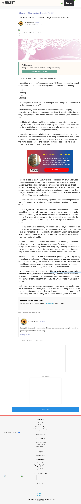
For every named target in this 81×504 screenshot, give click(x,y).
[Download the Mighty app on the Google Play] (28, 477)
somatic (66, 259)
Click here (49, 303)
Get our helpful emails (39, 71)
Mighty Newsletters (40, 467)
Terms (42, 500)
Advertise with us (40, 446)
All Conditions (40, 455)
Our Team (40, 425)
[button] (37, 22)
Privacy (38, 500)
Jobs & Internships (40, 427)
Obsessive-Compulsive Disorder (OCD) (36, 13)
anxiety (21, 185)
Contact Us (40, 463)
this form (54, 271)
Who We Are (40, 423)
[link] (8, 3)
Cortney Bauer (28, 22)
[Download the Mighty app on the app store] (12, 477)
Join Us (69, 3)
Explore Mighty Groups (40, 465)
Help (40, 431)
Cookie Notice (40, 434)
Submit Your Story (40, 442)
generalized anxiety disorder (30, 259)
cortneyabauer (25, 334)
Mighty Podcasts (40, 469)
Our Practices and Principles (41, 429)
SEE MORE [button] (45, 409)
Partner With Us (40, 444)
